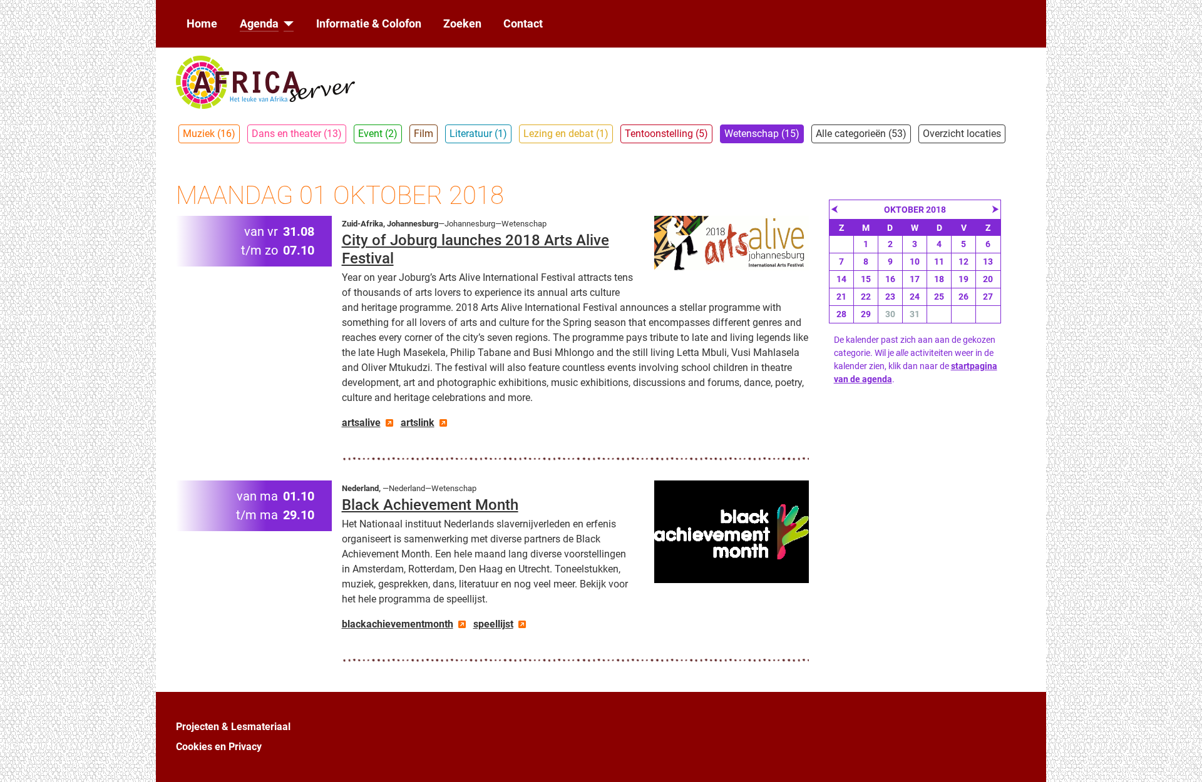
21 (841, 297)
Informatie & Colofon (368, 24)
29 (866, 314)
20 (988, 279)
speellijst (493, 624)
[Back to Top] (1180, 759)
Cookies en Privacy (219, 747)
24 (915, 297)
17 (915, 279)
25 (939, 297)
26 (963, 297)
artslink (417, 423)
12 (963, 261)
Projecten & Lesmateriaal (233, 727)
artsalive (361, 423)
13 (988, 261)
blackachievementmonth (397, 624)
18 (939, 279)
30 (890, 314)
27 (988, 297)
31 (915, 314)
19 (963, 279)
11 (939, 261)
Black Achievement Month (430, 505)
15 (866, 279)
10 (915, 261)
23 (890, 297)
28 (841, 314)
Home (202, 24)
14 (841, 279)
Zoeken (462, 24)
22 (866, 297)
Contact (523, 24)
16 (890, 279)
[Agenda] (286, 24)
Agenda (259, 24)
